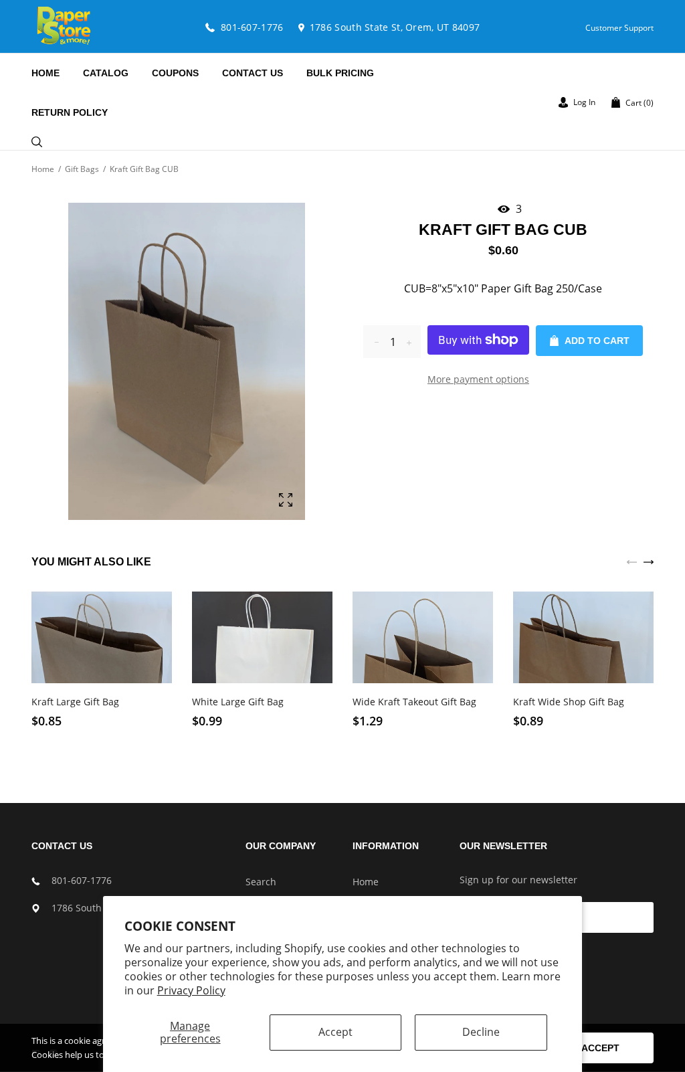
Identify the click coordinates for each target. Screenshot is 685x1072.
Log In (583, 102)
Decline (481, 1031)
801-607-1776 (82, 880)
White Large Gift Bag (238, 701)
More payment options (478, 379)
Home (42, 169)
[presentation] (632, 560)
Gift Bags (82, 169)
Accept (335, 1031)
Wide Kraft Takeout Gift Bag (414, 701)
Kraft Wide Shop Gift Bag (568, 701)
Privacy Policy (191, 990)
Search (261, 881)
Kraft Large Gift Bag (75, 701)
